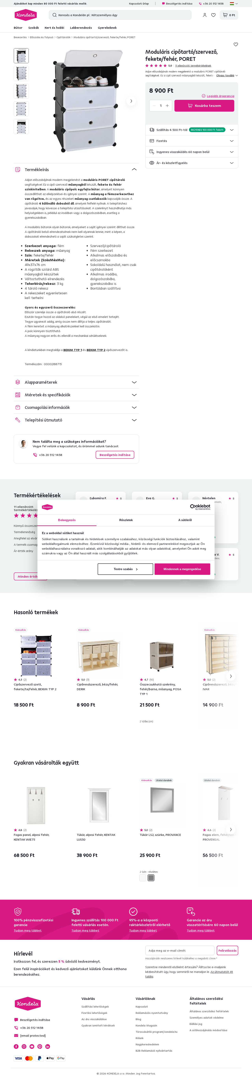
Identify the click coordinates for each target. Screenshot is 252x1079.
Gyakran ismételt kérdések (98, 1025)
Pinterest (39, 1046)
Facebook (16, 1046)
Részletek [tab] (126, 520)
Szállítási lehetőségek (95, 1006)
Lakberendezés (81, 28)
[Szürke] (151, 878)
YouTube (32, 1046)
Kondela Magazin (146, 1025)
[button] (191, 129)
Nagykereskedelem (147, 1044)
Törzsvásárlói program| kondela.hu (156, 1032)
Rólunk (140, 1038)
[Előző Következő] (36, 655)
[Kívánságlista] (213, 15)
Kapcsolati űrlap (139, 3)
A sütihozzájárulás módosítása (208, 1030)
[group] (86, 101)
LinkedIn (47, 1046)
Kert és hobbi (54, 28)
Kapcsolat (142, 1006)
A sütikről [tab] (185, 520)
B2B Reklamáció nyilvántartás (154, 1050)
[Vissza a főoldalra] (26, 15)
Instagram (24, 1046)
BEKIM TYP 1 (72, 350)
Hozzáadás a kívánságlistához (235, 44)
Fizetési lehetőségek (94, 1013)
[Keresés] (53, 15)
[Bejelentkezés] (204, 15)
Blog (138, 1019)
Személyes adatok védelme (207, 1017)
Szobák (33, 28)
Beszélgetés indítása (179, 3)
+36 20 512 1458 (213, 3)
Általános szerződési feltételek (209, 1011)
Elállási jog (196, 1024)
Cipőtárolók (63, 37)
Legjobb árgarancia (220, 95)
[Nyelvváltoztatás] (234, 3)
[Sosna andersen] (143, 878)
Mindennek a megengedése (182, 569)
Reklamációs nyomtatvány (152, 1013)
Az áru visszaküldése (94, 1019)
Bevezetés (20, 37)
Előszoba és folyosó (41, 37)
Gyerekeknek (107, 28)
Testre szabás (123, 569)
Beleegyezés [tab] (67, 520)
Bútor (18, 28)
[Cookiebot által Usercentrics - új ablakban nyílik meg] (193, 507)
